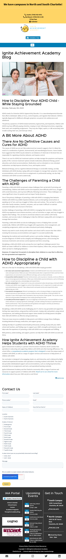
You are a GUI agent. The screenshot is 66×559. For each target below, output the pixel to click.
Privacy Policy (23, 546)
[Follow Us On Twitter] (46, 556)
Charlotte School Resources (37, 546)
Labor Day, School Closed (35, 504)
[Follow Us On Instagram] (32, 556)
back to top (60, 378)
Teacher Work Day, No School (36, 511)
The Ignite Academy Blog (12, 512)
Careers (12, 507)
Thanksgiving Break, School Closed (35, 530)
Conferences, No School (36, 517)
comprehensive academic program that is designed (28, 351)
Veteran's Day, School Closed (36, 524)
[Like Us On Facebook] (20, 556)
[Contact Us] (6, 556)
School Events (12, 505)
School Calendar (12, 502)
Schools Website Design (30, 551)
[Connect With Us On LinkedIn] (59, 556)
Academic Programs (12, 509)
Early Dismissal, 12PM (36, 538)
